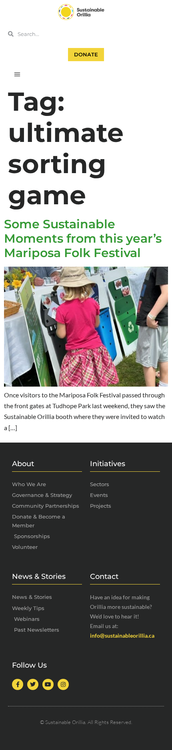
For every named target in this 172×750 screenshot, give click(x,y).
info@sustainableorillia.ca (122, 635)
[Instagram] (63, 684)
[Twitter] (32, 684)
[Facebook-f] (17, 684)
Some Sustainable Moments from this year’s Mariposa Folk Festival (83, 238)
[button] (17, 74)
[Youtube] (48, 684)
